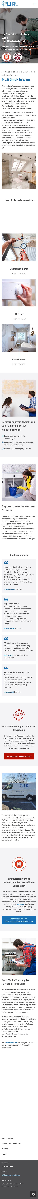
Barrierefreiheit (8, 1138)
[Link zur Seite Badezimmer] (19, 345)
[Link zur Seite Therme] (19, 299)
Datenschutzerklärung (11, 1144)
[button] (33, 1194)
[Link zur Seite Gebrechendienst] (19, 254)
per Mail (20, 904)
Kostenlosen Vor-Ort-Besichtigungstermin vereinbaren (19, 920)
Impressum (6, 1149)
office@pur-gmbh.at (11, 1175)
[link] (19, 254)
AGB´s (4, 1154)
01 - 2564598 (7, 1166)
